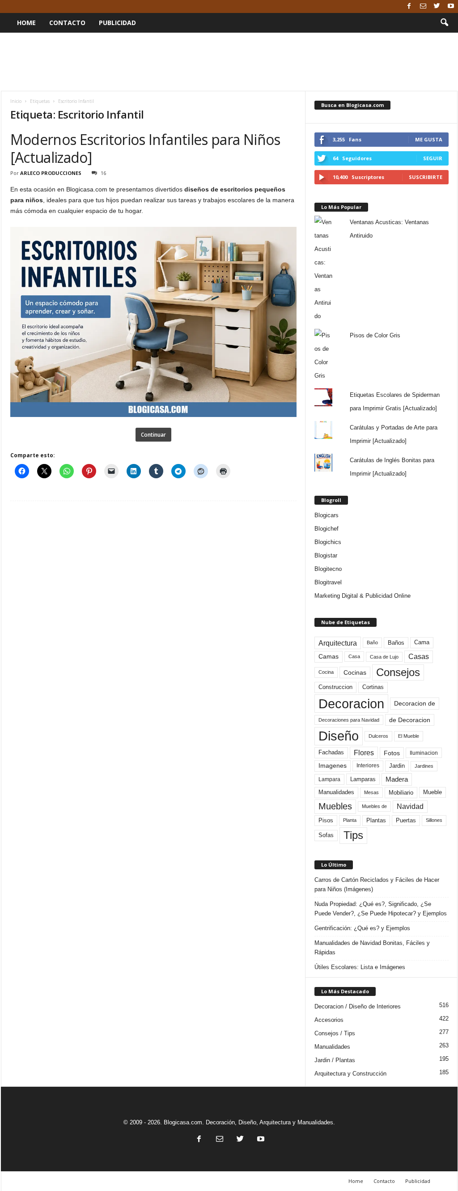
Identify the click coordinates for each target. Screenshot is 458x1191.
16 (103, 173)
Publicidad (117, 22)
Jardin (397, 766)
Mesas (371, 792)
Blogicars (326, 515)
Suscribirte (425, 177)
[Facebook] (409, 6)
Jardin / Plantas (334, 1060)
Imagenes (332, 765)
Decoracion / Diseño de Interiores (357, 1006)
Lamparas (363, 779)
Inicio (15, 101)
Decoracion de (414, 703)
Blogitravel (328, 582)
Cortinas (373, 687)
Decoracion (351, 703)
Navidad (410, 806)
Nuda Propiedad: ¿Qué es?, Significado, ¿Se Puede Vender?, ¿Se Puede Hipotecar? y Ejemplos (380, 909)
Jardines (424, 766)
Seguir (432, 158)
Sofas (326, 835)
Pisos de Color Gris (375, 335)
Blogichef (326, 528)
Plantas (376, 820)
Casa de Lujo (384, 656)
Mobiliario (401, 792)
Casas (418, 656)
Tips (353, 835)
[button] (444, 23)
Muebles (335, 806)
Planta (349, 820)
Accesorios (329, 1020)
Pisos (325, 820)
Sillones (434, 820)
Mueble (432, 792)
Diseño (338, 736)
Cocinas (355, 672)
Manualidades (336, 792)
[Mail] (423, 6)
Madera (397, 779)
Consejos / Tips (334, 1033)
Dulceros (378, 736)
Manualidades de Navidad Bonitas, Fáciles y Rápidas (372, 948)
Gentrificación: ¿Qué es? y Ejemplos (362, 928)
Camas (328, 656)
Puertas (406, 820)
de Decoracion (409, 719)
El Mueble (408, 736)
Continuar (153, 434)
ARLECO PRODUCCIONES (50, 173)
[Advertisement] (229, 62)
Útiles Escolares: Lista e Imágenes (359, 967)
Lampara (329, 779)
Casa (354, 656)
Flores (364, 753)
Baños (396, 642)
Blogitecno (328, 569)
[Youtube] (450, 6)
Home (26, 22)
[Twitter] (437, 6)
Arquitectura (337, 643)
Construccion (335, 687)
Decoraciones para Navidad (348, 720)
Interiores (367, 765)
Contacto (67, 22)
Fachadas (331, 752)
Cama (421, 642)
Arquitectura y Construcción (350, 1073)
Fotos (392, 753)
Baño (372, 642)
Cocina (326, 672)
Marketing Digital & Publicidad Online (362, 595)
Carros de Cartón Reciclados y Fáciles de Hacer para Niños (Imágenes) (376, 884)
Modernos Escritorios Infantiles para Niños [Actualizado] (145, 148)
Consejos (398, 672)
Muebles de (374, 806)
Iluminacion (424, 753)
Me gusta (428, 139)
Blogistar (325, 555)
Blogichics (327, 542)
